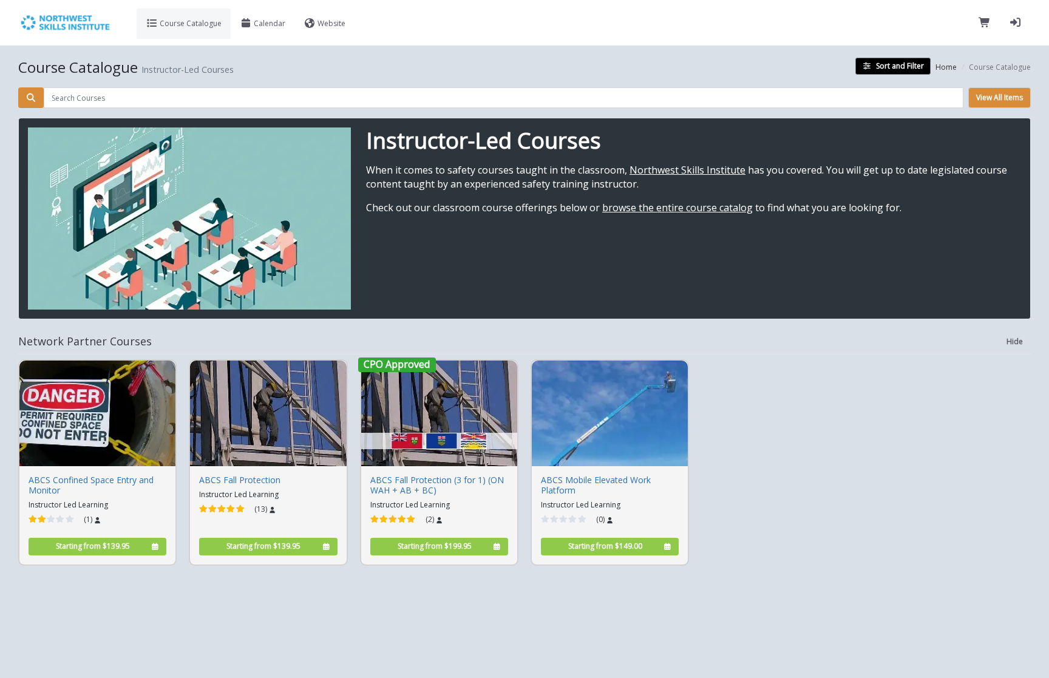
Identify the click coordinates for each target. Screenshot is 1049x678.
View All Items (999, 97)
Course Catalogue (190, 23)
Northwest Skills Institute (687, 170)
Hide (1015, 341)
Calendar (268, 23)
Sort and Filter (900, 66)
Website (330, 23)
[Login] (1015, 22)
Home (946, 67)
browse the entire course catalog (677, 207)
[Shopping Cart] (984, 22)
